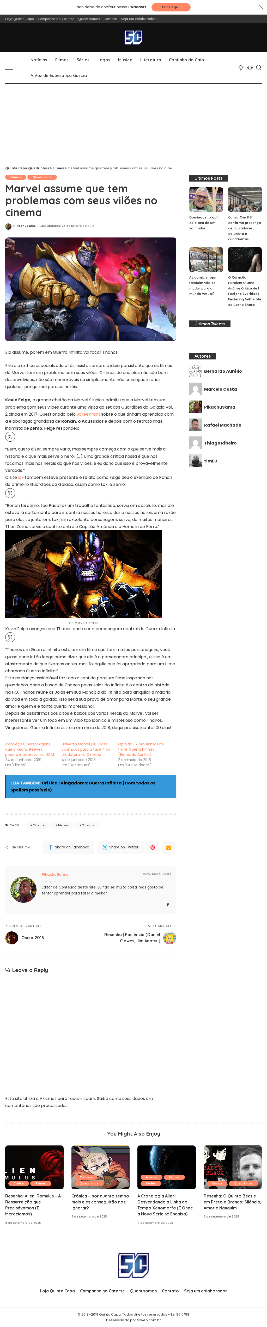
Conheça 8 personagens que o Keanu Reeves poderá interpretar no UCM (29, 749)
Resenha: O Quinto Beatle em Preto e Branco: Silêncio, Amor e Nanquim (232, 1201)
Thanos (88, 825)
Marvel (63, 825)
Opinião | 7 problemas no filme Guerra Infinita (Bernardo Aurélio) (141, 749)
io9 (20, 477)
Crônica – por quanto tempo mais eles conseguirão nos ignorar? (100, 1201)
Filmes (15, 177)
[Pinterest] (152, 847)
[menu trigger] (13, 67)
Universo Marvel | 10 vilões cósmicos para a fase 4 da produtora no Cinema (86, 749)
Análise (151, 1177)
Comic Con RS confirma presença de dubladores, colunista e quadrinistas (244, 228)
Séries (151, 1183)
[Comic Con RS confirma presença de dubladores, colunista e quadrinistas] (245, 199)
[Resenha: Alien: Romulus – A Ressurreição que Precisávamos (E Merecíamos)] (34, 1167)
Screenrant (88, 414)
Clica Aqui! (171, 7)
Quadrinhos (42, 177)
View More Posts (157, 874)
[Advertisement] (133, 122)
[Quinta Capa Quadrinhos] (133, 37)
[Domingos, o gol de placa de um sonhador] (206, 199)
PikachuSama (24, 226)
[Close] (261, 7)
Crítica (19, 1183)
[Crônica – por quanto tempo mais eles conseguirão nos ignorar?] (100, 1167)
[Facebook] (168, 905)
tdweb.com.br (149, 1320)
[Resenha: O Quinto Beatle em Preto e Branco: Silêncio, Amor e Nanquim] (233, 1167)
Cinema (38, 825)
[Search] (259, 67)
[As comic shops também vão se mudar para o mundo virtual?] (206, 259)
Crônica (86, 1177)
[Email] (168, 847)
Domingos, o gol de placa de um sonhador (203, 222)
